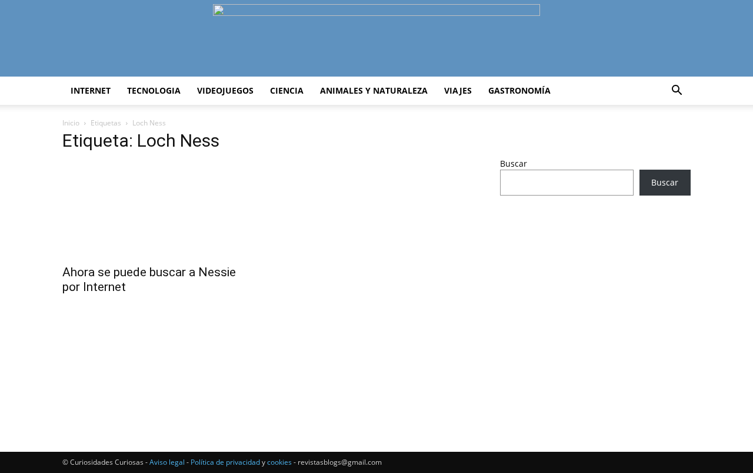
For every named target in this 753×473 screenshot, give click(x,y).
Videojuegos (225, 90)
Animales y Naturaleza (374, 90)
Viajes (458, 90)
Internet (91, 90)
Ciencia (287, 90)
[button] (676, 91)
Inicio (70, 123)
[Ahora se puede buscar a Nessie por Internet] (157, 210)
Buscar (513, 163)
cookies (279, 462)
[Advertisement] (595, 297)
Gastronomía (519, 90)
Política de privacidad (225, 462)
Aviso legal (167, 462)
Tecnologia (154, 90)
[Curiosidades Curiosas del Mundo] (376, 39)
